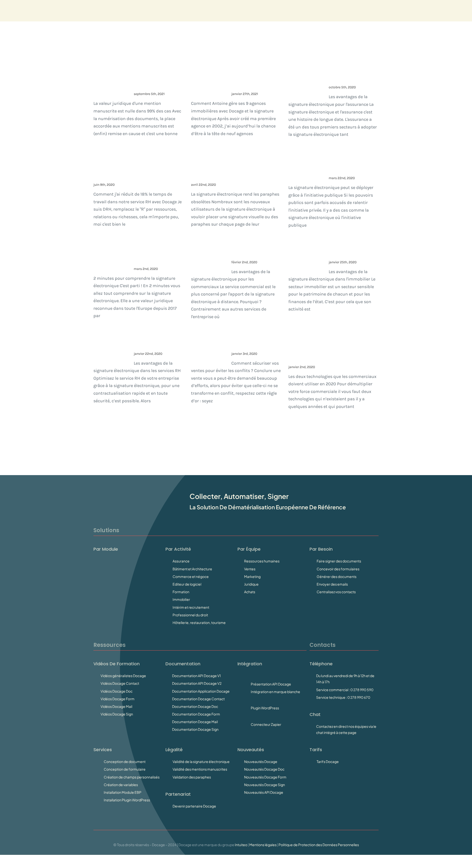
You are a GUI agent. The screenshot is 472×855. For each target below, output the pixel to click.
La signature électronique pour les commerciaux (255, 249)
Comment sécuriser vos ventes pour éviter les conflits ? (253, 340)
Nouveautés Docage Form (265, 777)
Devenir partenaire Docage (194, 806)
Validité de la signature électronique (201, 761)
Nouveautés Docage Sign (264, 784)
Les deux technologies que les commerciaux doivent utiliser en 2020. (352, 347)
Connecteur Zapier (266, 724)
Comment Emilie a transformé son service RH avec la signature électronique (155, 164)
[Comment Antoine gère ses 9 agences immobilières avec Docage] (208, 78)
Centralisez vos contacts (336, 592)
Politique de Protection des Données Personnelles (319, 844)
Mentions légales (263, 844)
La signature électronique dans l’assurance (349, 74)
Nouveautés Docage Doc (264, 769)
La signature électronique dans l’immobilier (349, 249)
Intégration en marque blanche (275, 691)
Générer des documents (336, 576)
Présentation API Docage (271, 684)
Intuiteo (241, 844)
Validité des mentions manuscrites (200, 769)
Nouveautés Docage (260, 761)
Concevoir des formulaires (338, 569)
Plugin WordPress (265, 708)
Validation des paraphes (192, 777)
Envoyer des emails (332, 584)
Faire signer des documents (339, 561)
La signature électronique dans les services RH (158, 340)
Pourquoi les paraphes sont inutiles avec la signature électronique (248, 164)
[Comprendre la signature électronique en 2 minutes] (111, 253)
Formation (181, 592)
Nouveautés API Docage (263, 792)
